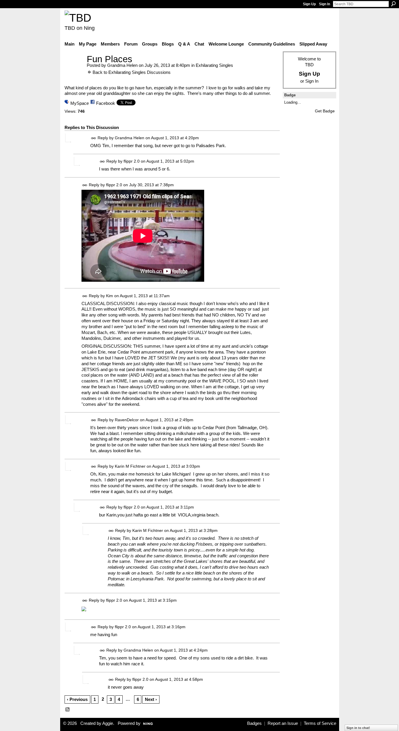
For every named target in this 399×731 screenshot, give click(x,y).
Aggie (107, 723)
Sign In (324, 4)
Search (393, 3)
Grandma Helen (122, 65)
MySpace (79, 103)
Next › (151, 699)
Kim (109, 295)
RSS (67, 709)
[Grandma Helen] (74, 70)
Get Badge (325, 111)
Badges (254, 723)
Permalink (93, 138)
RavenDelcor (127, 419)
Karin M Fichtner (130, 466)
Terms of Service (320, 723)
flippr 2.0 (132, 161)
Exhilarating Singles (214, 65)
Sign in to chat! (358, 728)
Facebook (105, 103)
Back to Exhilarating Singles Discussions (132, 72)
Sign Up (309, 4)
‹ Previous (77, 699)
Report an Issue (283, 723)
